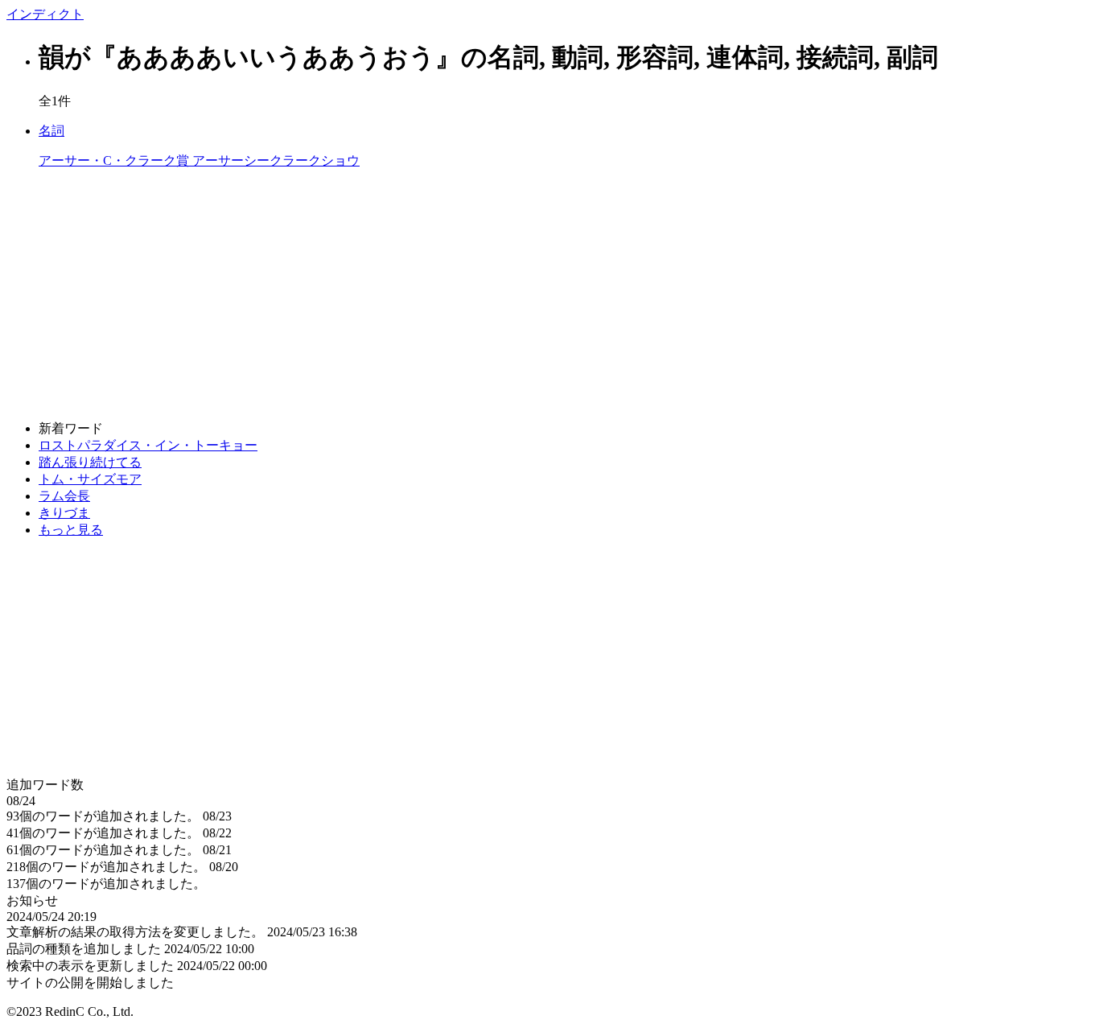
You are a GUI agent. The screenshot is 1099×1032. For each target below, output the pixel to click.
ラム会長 (64, 496)
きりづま (64, 513)
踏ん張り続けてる (90, 462)
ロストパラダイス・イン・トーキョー (148, 445)
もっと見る (71, 530)
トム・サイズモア (90, 479)
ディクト (45, 14)
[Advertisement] (489, 295)
